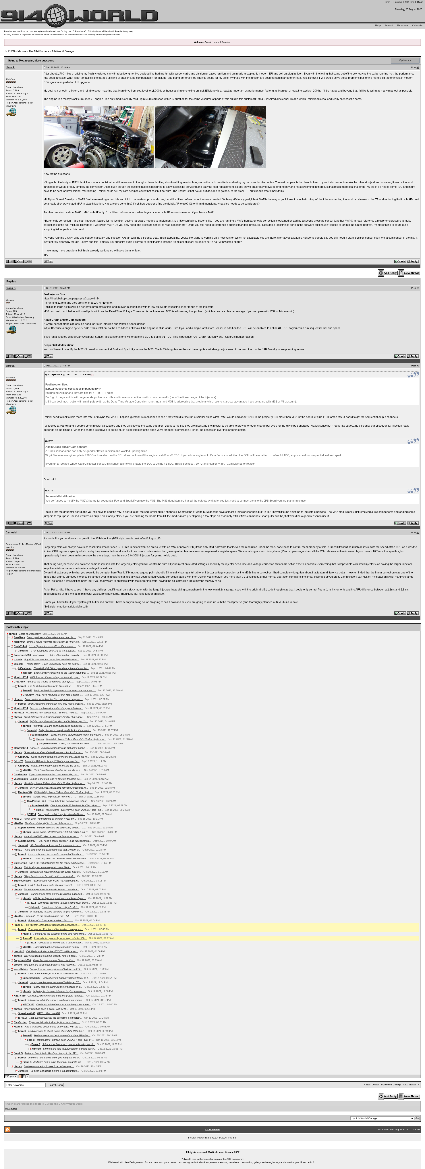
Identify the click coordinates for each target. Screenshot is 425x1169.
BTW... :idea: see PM (48, 1013)
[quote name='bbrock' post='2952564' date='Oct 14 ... (65, 1040)
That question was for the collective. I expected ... (55, 1017)
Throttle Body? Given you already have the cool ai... (53, 664)
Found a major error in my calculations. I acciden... (57, 894)
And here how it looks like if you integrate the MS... (51, 1053)
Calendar (418, 25)
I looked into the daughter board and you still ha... (59, 933)
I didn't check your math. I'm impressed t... (51, 885)
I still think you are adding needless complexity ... (59, 725)
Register (226, 42)
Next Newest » (411, 1084)
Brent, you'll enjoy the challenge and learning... (51, 637)
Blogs (420, 2)
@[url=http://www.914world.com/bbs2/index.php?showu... (54, 717)
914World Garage (63, 51)
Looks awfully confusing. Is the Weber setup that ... (61, 672)
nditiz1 (18, 849)
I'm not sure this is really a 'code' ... (60, 907)
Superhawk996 (22, 655)
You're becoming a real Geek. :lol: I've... (54, 960)
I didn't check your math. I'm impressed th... (56, 880)
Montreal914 (21, 677)
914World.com (17, 51)
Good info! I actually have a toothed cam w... (57, 947)
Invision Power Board (199, 1137)
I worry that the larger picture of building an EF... (53, 973)
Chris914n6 (20, 646)
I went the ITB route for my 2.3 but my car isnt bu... (52, 761)
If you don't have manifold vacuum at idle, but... (54, 774)
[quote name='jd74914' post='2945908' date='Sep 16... (61, 832)
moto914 (19, 712)
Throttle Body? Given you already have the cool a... (61, 668)
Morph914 (19, 641)
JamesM (11, 532)
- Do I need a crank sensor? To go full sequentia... (64, 840)
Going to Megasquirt (30, 633)
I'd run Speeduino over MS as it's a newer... (53, 650)
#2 (418, 288)
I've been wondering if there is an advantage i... (49, 1066)
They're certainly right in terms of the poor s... (49, 823)
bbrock (10, 67)
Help (378, 25)
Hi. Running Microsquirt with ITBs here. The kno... (52, 712)
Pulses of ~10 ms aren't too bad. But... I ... (50, 920)
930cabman (24, 668)
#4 (418, 532)
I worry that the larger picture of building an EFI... (56, 969)
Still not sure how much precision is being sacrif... (68, 1044)
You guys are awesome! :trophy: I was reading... (50, 964)
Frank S (10, 288)
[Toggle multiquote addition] (400, 261)
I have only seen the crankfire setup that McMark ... (56, 854)
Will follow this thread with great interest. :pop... (55, 677)
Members (403, 25)
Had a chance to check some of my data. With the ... (62, 1035)
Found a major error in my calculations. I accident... (51, 889)
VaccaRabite (21, 779)
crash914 (19, 951)
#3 (418, 365)
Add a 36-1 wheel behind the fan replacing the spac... (57, 863)
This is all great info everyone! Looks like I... (47, 867)
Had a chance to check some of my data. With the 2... (57, 1031)
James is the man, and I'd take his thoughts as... (56, 779)
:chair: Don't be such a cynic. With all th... (46, 1009)
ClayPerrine (20, 774)
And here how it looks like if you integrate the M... (54, 1057)
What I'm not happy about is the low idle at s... (57, 770)
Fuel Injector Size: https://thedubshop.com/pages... (55, 929)
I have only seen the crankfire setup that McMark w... (52, 849)
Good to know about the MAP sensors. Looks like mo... (53, 752)
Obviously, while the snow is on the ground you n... (63, 1004)
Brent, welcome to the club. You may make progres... (56, 703)
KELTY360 (19, 995)
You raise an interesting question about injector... (55, 871)
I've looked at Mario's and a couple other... (60, 942)
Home (387, 2)
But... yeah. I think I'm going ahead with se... (65, 801)
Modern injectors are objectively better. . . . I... (61, 827)
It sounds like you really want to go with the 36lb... (60, 938)
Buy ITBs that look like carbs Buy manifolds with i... (51, 659)
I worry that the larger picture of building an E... (58, 986)
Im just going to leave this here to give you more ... (56, 911)
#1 (418, 67)
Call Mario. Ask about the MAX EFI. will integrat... (52, 951)
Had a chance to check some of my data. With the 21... (54, 1026)
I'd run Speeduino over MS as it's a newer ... (52, 646)
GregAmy (19, 681)
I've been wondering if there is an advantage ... (54, 1070)
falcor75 (18, 761)
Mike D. (18, 818)
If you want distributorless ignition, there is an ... (54, 1022)
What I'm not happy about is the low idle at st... (56, 765)
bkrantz (18, 699)
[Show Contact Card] (19, 261)
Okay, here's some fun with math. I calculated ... (49, 876)
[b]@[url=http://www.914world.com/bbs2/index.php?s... (59, 721)
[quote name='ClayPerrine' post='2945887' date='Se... (74, 810)
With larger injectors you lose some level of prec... (59, 898)
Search (389, 25)
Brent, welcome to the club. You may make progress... (54, 699)
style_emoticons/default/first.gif (68, 606)
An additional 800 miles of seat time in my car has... (51, 836)
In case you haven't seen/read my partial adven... (56, 708)
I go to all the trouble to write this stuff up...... (51, 686)
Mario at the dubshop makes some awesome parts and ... (65, 690)
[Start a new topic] (409, 273)
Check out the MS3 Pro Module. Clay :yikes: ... (75, 805)
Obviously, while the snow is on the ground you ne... (56, 1000)
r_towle (18, 659)
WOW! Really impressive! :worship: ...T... (55, 796)
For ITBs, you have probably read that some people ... (59, 748)
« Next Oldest (371, 1084)
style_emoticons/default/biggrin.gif (139, 538)
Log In (216, 42)
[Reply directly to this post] (413, 261)
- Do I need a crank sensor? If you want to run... (55, 845)
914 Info (409, 2)
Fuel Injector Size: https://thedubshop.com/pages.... (52, 925)
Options (404, 60)
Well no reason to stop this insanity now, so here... (50, 955)
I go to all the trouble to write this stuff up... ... (50, 681)
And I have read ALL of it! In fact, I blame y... (59, 695)
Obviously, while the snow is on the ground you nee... (55, 995)
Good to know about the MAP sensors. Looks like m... (60, 756)
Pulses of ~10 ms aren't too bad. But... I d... (48, 916)
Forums (398, 2)
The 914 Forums (39, 51)
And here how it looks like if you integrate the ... (58, 1062)
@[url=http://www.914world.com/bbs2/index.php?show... (76, 739)
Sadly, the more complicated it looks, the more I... (65, 730)
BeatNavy (19, 637)
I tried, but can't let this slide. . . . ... (77, 743)
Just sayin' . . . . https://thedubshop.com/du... (57, 655)
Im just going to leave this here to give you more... (59, 991)
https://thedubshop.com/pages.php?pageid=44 (72, 298)
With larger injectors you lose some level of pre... (64, 902)
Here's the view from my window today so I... (66, 978)
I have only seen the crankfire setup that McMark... (60, 858)
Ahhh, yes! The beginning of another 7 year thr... (50, 818)
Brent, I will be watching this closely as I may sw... (53, 641)
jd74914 (27, 770)
